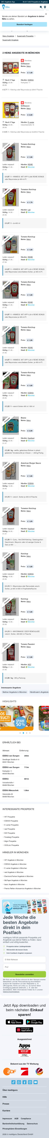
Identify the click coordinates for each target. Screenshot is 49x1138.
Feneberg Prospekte (11, 837)
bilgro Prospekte (10, 841)
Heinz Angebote (8, 36)
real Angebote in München (13, 872)
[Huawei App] (24, 1029)
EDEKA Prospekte (11, 821)
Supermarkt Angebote (10, 40)
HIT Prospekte (9, 817)
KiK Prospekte (9, 833)
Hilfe (5, 1096)
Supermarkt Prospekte (25, 36)
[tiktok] (13, 1082)
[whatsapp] (19, 1082)
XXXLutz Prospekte (11, 845)
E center (31, 122)
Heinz (29, 66)
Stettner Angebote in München (15, 692)
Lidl (29, 209)
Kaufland (31, 438)
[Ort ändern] (45, 7)
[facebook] (24, 1082)
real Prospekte (9, 829)
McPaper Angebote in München (15, 880)
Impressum (7, 1118)
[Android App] (34, 1022)
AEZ (29, 664)
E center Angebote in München (15, 868)
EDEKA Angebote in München (15, 864)
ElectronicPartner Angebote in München (18, 876)
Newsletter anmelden (24, 974)
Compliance (26, 1118)
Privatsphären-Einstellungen (15, 1128)
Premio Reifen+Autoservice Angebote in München (22, 888)
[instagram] (30, 1082)
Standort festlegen (25, 24)
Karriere (6, 1110)
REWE (30, 164)
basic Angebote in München (14, 884)
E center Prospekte (11, 825)
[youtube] (36, 1082)
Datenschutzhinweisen (11, 991)
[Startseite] (6, 7)
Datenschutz (32, 1123)
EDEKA (31, 80)
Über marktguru (10, 1090)
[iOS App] (14, 1022)
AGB (16, 1118)
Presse (6, 1103)
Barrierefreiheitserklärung (13, 1123)
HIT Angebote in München (13, 860)
